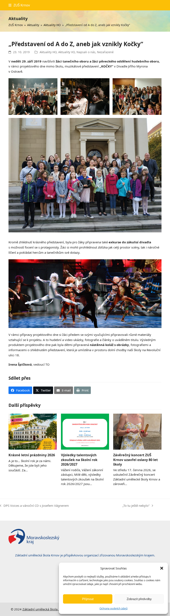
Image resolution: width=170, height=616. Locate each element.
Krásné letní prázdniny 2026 (31, 455)
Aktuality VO (66, 52)
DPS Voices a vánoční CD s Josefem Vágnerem (34, 505)
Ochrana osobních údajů (114, 608)
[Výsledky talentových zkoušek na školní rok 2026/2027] (85, 431)
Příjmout (88, 599)
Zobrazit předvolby (139, 599)
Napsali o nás (85, 52)
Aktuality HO (48, 52)
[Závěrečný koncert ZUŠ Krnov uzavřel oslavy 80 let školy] (137, 431)
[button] (162, 568)
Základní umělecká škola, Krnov (45, 609)
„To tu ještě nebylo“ (135, 505)
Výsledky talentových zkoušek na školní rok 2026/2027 (79, 459)
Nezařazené (105, 52)
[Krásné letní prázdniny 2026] (32, 431)
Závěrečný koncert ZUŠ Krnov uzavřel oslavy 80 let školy (135, 459)
